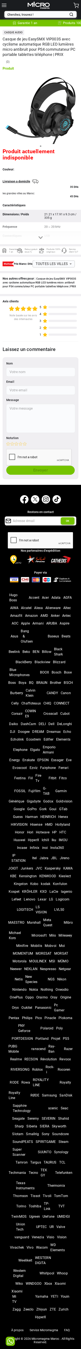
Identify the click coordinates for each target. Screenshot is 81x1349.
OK (67, 520)
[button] (13, 32)
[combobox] (37, 14)
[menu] (4, 5)
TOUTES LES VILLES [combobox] (52, 264)
